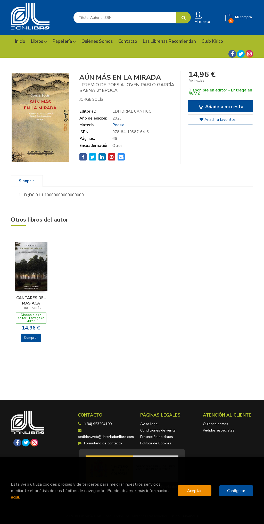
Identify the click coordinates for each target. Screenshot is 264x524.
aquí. (15, 497)
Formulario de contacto (103, 443)
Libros (37, 41)
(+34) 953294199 (97, 423)
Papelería (63, 41)
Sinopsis (27, 180)
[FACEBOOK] (232, 54)
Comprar (31, 337)
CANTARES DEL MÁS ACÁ (31, 300)
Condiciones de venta (158, 430)
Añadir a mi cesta (223, 107)
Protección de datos (156, 436)
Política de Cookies (155, 443)
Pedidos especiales (218, 430)
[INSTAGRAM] (249, 54)
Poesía (118, 125)
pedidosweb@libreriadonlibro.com (106, 436)
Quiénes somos (215, 423)
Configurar (236, 490)
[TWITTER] (241, 54)
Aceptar (194, 490)
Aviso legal (149, 423)
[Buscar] (183, 17)
